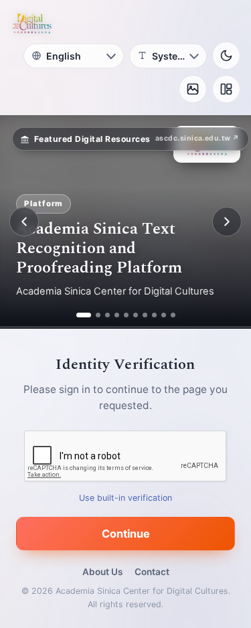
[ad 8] (154, 315)
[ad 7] (145, 315)
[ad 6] (135, 315)
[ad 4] (116, 315)
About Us (102, 571)
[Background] (193, 89)
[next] (227, 221)
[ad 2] (93, 315)
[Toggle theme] (226, 56)
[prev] (24, 221)
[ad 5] (126, 315)
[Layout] (226, 89)
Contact (152, 571)
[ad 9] (163, 315)
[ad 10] (173, 315)
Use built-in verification (125, 498)
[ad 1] (78, 315)
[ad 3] (107, 315)
